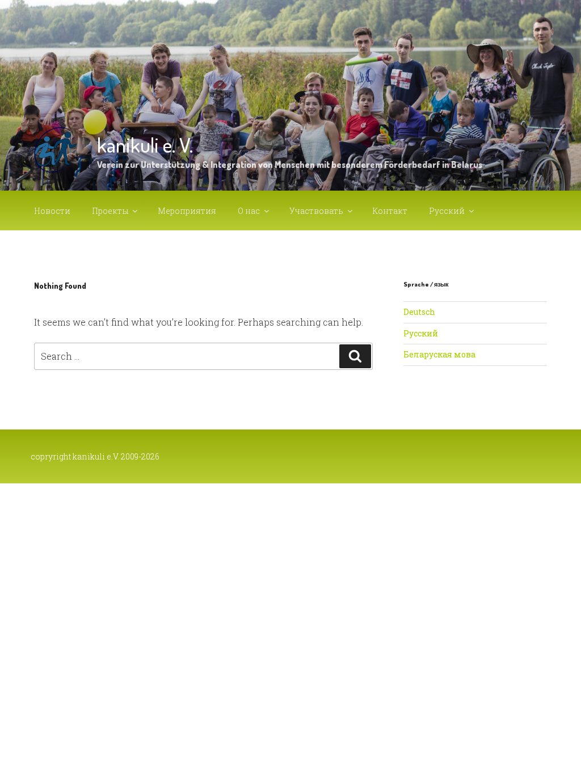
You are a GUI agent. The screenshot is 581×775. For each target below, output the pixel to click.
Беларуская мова (439, 354)
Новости (52, 210)
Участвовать (316, 210)
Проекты (110, 210)
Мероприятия (187, 210)
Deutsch (419, 311)
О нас (249, 210)
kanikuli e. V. (145, 145)
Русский (447, 210)
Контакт (390, 210)
